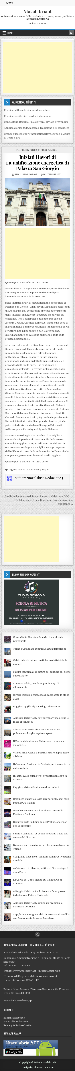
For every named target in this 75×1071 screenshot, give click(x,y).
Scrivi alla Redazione (15, 1021)
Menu (9, 3)
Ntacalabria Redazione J (26, 174)
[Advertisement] (37, 67)
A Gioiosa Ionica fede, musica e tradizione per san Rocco (36, 128)
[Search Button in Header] (71, 32)
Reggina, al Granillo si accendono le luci (27, 110)
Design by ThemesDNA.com (38, 1067)
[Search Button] (37, 934)
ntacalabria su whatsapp (17, 1000)
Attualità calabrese (29, 150)
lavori (21, 469)
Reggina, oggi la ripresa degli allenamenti (28, 116)
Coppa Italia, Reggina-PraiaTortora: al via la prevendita (36, 122)
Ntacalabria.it (37, 11)
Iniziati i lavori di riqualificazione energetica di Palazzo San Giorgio (37, 162)
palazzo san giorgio (37, 469)
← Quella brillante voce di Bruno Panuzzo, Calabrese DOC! (35, 496)
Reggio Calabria (49, 150)
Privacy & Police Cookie (17, 1025)
